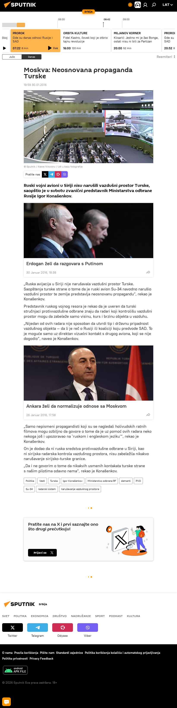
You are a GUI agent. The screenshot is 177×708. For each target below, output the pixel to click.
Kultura (133, 616)
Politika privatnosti (15, 658)
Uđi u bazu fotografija (70, 166)
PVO (138, 480)
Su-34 (29, 489)
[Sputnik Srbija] (21, 8)
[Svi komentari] (6, 701)
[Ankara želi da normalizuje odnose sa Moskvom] (88, 373)
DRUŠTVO (60, 616)
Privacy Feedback (41, 658)
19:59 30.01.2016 (35, 85)
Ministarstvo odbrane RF (102, 480)
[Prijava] (145, 4)
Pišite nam (47, 653)
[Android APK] (15, 670)
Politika (30, 480)
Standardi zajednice (69, 653)
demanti (126, 480)
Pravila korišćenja (26, 653)
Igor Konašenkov (72, 480)
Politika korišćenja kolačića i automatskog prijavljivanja (122, 653)
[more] (148, 272)
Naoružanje (81, 616)
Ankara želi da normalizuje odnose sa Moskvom (76, 406)
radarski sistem (47, 489)
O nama (7, 653)
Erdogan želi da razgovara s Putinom (64, 263)
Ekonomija (39, 616)
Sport (100, 616)
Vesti (42, 480)
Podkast (116, 616)
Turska (54, 480)
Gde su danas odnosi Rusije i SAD (33, 39)
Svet (5, 616)
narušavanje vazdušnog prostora (80, 489)
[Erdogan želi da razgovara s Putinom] (88, 230)
